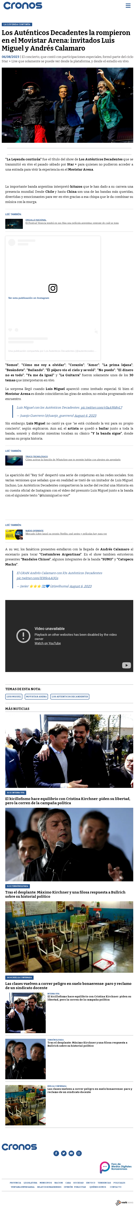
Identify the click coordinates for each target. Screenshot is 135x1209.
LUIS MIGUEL (14, 696)
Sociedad (78, 1183)
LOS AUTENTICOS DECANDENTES (70, 696)
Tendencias (104, 1183)
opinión (68, 1187)
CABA (68, 1183)
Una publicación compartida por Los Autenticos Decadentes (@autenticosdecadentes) (56, 350)
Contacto (115, 1187)
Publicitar (80, 1187)
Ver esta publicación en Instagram (28, 297)
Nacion (58, 1183)
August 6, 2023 (85, 416)
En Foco (90, 1183)
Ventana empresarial (23, 1187)
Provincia (15, 1183)
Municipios (46, 1183)
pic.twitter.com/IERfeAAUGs (37, 578)
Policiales (119, 1183)
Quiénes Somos (97, 1187)
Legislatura (30, 1183)
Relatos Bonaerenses (49, 1187)
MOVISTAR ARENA (36, 696)
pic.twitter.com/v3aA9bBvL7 (101, 408)
